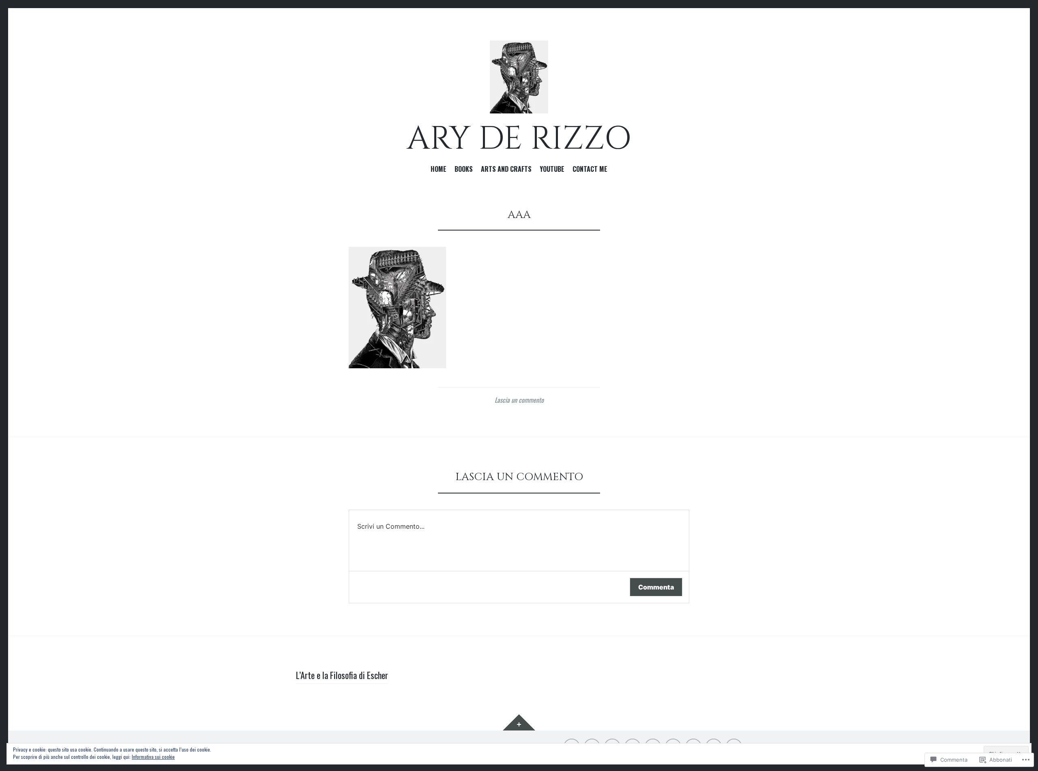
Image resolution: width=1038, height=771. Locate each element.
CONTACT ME (590, 169)
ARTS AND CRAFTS (506, 169)
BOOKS (464, 169)
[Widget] (519, 722)
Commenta (656, 587)
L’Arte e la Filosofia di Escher (342, 674)
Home (438, 169)
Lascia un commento (519, 400)
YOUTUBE (552, 169)
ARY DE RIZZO (519, 139)
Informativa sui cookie (153, 756)
